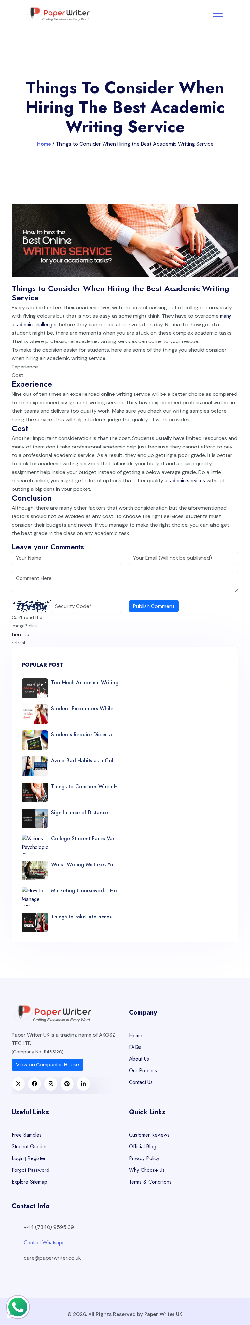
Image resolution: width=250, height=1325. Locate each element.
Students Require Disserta (81, 734)
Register (36, 1158)
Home (44, 144)
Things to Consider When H (84, 786)
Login (18, 1158)
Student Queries (30, 1146)
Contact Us (141, 1082)
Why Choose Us (147, 1170)
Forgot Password (30, 1170)
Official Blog (142, 1146)
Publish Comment (153, 606)
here (17, 634)
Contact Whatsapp (44, 1242)
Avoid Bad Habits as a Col (82, 760)
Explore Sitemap (29, 1181)
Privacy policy (144, 1158)
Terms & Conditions (150, 1181)
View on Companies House (47, 1064)
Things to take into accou (82, 916)
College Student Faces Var (83, 838)
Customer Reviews (149, 1135)
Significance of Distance (79, 812)
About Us (139, 1059)
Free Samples (27, 1135)
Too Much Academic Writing (84, 682)
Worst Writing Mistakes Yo (82, 864)
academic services (185, 480)
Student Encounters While (82, 708)
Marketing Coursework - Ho (84, 890)
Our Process (143, 1070)
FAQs (135, 1047)
